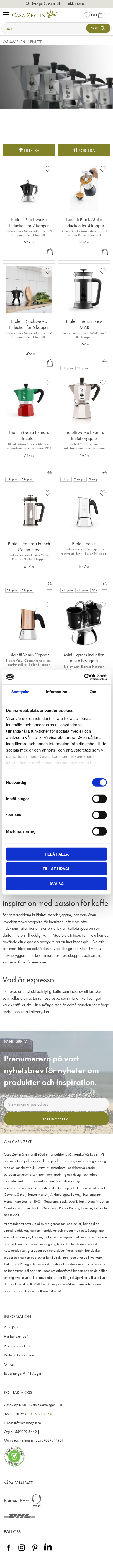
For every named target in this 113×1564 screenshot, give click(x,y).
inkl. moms (75, 3)
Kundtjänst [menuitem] (11, 1327)
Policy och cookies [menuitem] (17, 1346)
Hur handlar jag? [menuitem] (16, 1336)
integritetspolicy (70, 1130)
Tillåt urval (56, 869)
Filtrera (31, 150)
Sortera (87, 150)
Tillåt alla (56, 854)
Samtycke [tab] (20, 691)
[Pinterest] (34, 1551)
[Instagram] (21, 1551)
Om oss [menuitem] (9, 1364)
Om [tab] (93, 691)
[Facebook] (8, 1551)
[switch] (99, 798)
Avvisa (56, 883)
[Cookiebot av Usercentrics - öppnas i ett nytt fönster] (84, 677)
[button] (7, 15)
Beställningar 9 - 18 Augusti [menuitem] (23, 1373)
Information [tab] (56, 691)
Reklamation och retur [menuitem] (19, 1355)
